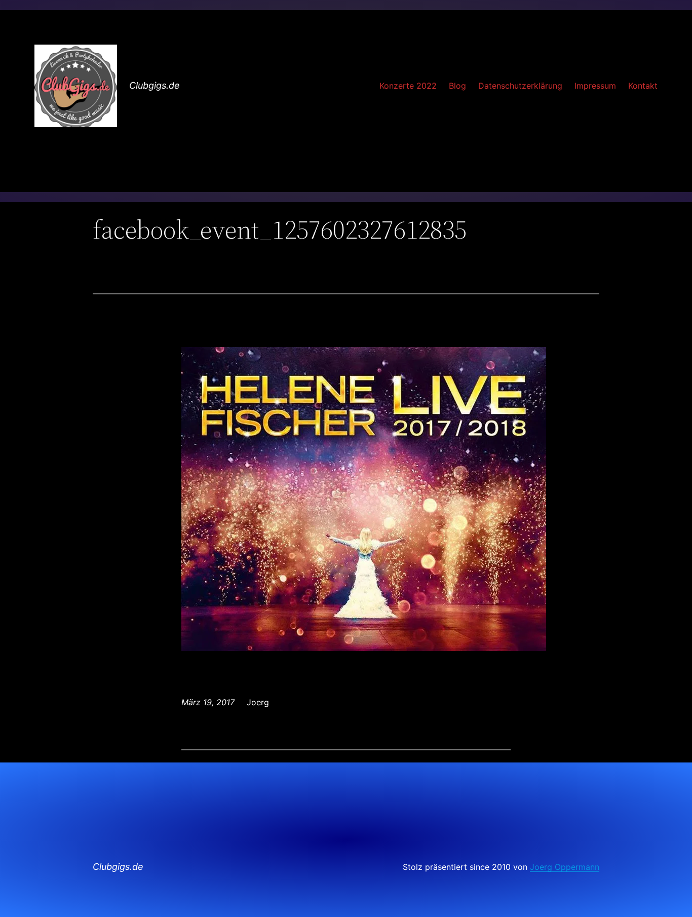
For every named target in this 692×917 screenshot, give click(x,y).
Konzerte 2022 (408, 86)
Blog (457, 86)
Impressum (595, 86)
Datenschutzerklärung (520, 86)
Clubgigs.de (154, 85)
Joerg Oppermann (564, 867)
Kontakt (643, 86)
